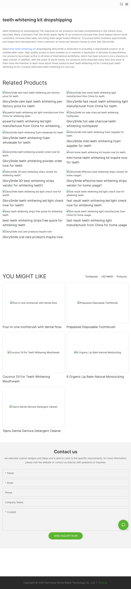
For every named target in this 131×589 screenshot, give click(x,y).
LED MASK (107, 276)
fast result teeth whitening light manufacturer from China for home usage (97, 223)
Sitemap (102, 582)
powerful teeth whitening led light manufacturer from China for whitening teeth (31, 123)
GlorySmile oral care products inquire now (33, 237)
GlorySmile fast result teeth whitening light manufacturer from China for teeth (97, 104)
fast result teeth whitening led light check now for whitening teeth (97, 203)
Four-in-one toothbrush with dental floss (32, 327)
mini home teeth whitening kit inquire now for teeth (97, 160)
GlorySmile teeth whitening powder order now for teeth (32, 163)
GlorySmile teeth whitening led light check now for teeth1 (33, 203)
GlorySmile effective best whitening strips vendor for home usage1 (97, 183)
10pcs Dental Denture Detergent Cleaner (32, 431)
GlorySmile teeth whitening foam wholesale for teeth (26, 140)
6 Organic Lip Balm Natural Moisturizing (95, 376)
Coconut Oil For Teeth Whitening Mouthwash (26, 379)
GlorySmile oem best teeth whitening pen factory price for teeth (32, 104)
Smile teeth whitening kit (22, 48)
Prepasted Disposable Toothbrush (91, 327)
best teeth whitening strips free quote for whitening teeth (32, 223)
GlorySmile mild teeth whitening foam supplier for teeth (94, 143)
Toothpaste (91, 276)
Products (122, 276)
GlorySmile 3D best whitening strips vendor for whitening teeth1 (28, 183)
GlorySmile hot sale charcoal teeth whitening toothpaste (91, 123)
